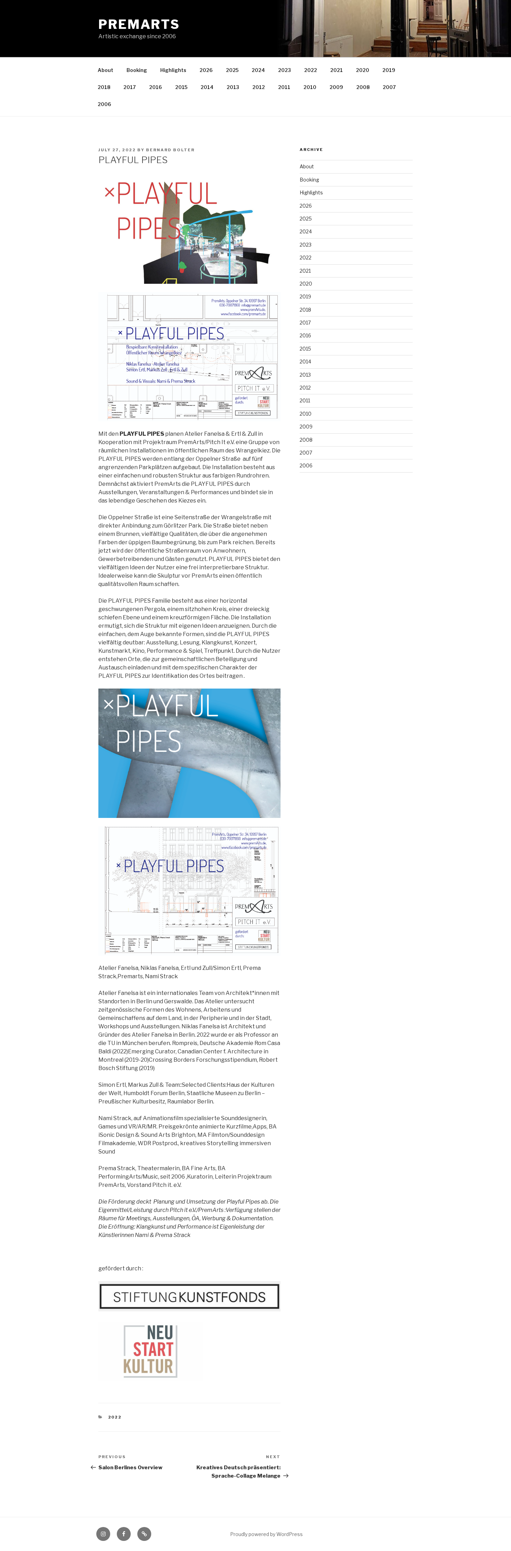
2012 (258, 87)
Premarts (139, 24)
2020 (362, 70)
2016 (155, 87)
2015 (181, 87)
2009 (336, 87)
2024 (258, 70)
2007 (389, 87)
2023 (284, 70)
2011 (284, 87)
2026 (206, 70)
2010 (309, 87)
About (105, 70)
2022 (310, 70)
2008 (363, 87)
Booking (137, 70)
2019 (388, 70)
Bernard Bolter (170, 149)
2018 (104, 87)
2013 (233, 87)
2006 (104, 104)
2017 (129, 87)
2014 (207, 87)
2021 (336, 70)
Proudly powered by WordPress (266, 1534)
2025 (232, 70)
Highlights (173, 70)
